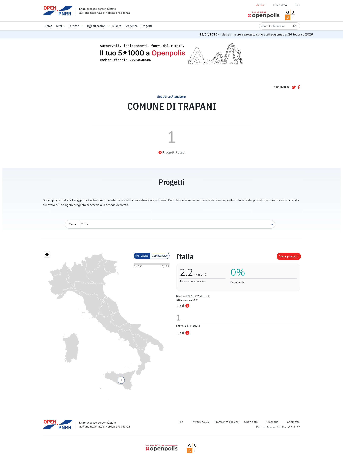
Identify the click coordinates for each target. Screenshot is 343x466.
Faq (298, 5)
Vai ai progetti (288, 256)
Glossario (272, 422)
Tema (72, 224)
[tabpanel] (237, 292)
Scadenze (131, 26)
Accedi (260, 5)
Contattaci (293, 422)
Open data (280, 5)
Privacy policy (200, 422)
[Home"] (47, 254)
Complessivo (160, 256)
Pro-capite (141, 256)
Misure (116, 26)
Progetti (146, 26)
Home (48, 26)
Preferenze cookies (227, 422)
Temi (58, 26)
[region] (106, 328)
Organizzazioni (96, 26)
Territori (74, 26)
